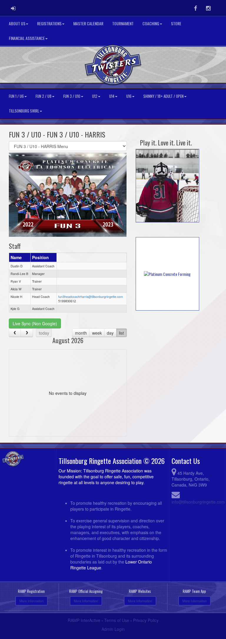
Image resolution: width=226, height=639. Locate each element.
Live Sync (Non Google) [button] (35, 323)
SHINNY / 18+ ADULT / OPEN (163, 96)
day (110, 333)
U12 (94, 96)
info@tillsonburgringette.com (198, 502)
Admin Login (113, 629)
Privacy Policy (146, 620)
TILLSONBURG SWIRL (24, 111)
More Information (31, 600)
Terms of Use (116, 620)
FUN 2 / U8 (43, 96)
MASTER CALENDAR (88, 23)
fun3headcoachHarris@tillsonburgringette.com (90, 296)
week (97, 333)
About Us (17, 23)
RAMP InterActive (84, 620)
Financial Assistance (27, 38)
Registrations (49, 23)
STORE (176, 23)
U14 (111, 96)
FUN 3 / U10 (71, 96)
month (81, 333)
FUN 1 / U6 (16, 96)
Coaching (150, 23)
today (44, 333)
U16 (129, 96)
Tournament (123, 23)
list (121, 333)
